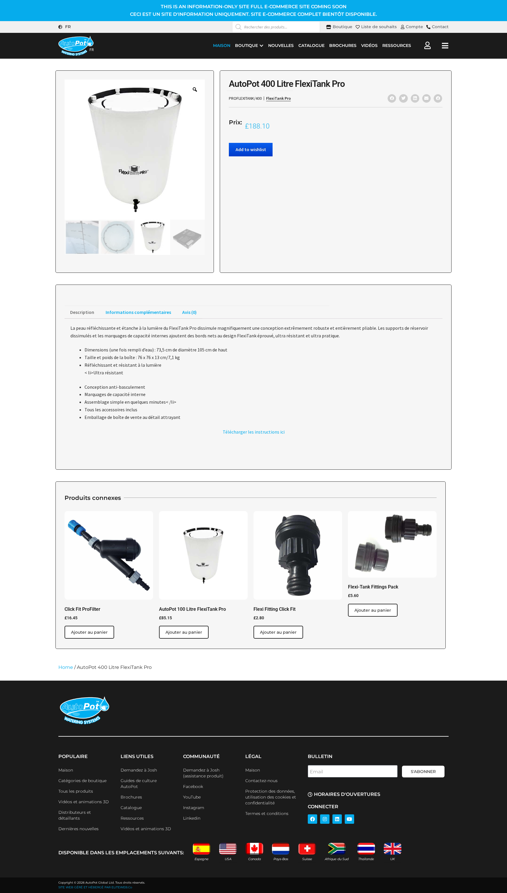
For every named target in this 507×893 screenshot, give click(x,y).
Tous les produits (75, 791)
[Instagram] (324, 819)
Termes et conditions (266, 813)
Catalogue (131, 807)
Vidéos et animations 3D (83, 801)
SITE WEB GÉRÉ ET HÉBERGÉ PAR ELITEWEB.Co (95, 887)
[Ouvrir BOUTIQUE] (261, 46)
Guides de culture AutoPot (139, 783)
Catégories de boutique (82, 780)
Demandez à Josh (139, 770)
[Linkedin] (337, 819)
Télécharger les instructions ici (254, 432)
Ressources (132, 818)
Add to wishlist (251, 149)
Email (316, 771)
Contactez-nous (261, 780)
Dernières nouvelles (78, 828)
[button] (392, 98)
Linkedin (191, 818)
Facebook (193, 786)
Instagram (193, 807)
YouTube (192, 797)
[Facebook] (312, 819)
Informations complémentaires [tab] (138, 312)
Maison (65, 770)
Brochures (131, 797)
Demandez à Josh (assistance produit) (203, 773)
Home (65, 667)
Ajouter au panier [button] (89, 632)
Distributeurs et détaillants (74, 815)
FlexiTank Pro (278, 98)
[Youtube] (349, 819)
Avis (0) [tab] (189, 312)
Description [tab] (82, 312)
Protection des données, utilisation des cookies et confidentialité (270, 797)
